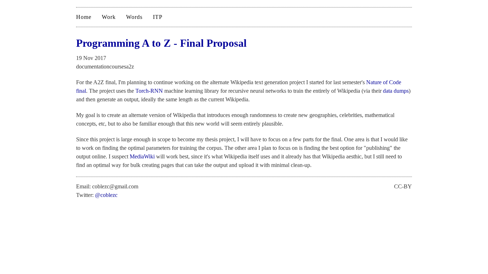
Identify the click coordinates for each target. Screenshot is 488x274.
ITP (158, 17)
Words (134, 17)
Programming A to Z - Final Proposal (161, 43)
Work (109, 17)
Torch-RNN (149, 91)
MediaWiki (142, 156)
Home (83, 17)
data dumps (396, 91)
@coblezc (106, 195)
